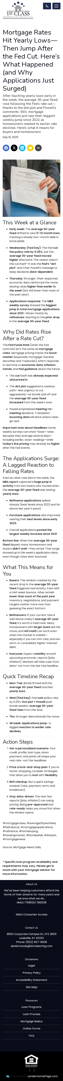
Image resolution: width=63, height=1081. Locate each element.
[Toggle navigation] (56, 6)
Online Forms (31, 1028)
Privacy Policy (32, 973)
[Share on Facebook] (6, 148)
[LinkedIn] (34, 1070)
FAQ (31, 1036)
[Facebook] (30, 1070)
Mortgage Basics (31, 1021)
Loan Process (31, 1014)
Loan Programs (31, 1007)
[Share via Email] (30, 148)
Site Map (31, 987)
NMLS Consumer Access (31, 914)
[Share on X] (14, 148)
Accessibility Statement (31, 980)
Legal (31, 965)
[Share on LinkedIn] (22, 148)
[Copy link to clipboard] (38, 148)
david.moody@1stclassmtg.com (31, 946)
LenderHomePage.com (43, 1076)
